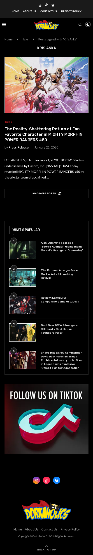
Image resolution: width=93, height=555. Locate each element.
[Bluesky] (52, 5)
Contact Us (48, 11)
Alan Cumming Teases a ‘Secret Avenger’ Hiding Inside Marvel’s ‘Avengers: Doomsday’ (62, 246)
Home (15, 11)
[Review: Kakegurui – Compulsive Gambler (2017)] (22, 305)
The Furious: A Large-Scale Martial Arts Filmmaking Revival (59, 274)
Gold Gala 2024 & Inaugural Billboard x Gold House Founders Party (59, 329)
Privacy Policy (71, 11)
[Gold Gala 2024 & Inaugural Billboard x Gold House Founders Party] (22, 332)
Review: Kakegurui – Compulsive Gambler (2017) (60, 299)
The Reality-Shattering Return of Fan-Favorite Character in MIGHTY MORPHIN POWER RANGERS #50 (43, 134)
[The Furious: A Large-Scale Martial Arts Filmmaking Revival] (22, 277)
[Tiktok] (46, 5)
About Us (29, 11)
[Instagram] (40, 5)
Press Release (19, 147)
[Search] (80, 24)
